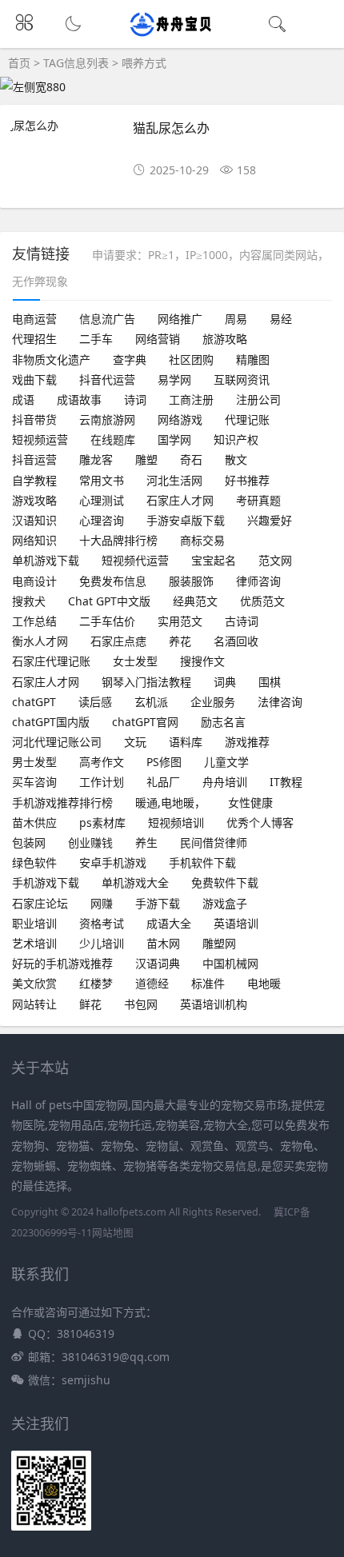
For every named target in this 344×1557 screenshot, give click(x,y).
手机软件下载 (202, 862)
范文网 (275, 560)
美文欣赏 (34, 983)
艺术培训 (34, 943)
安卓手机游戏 (112, 862)
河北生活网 (174, 480)
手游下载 (157, 903)
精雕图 (253, 359)
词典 (225, 681)
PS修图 (164, 761)
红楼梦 (96, 983)
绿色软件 (34, 862)
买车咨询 (34, 781)
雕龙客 (96, 459)
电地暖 (264, 983)
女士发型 (135, 661)
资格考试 (101, 923)
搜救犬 (29, 601)
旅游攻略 (224, 338)
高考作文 (101, 761)
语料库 (185, 741)
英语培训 (236, 923)
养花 (180, 641)
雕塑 (146, 459)
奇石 (191, 459)
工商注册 (191, 399)
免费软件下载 (224, 882)
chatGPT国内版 (51, 721)
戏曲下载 (34, 379)
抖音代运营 (107, 379)
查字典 (129, 359)
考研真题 (258, 500)
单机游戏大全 (135, 882)
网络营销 (157, 338)
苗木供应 (34, 822)
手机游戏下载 (45, 882)
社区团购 (191, 359)
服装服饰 (191, 581)
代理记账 (247, 419)
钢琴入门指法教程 (146, 681)
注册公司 (258, 399)
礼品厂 (163, 781)
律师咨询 (258, 581)
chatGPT (34, 701)
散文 (236, 459)
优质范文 (262, 601)
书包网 (141, 1004)
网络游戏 (180, 419)
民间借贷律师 (213, 842)
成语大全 (168, 923)
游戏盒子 (224, 903)
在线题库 (112, 439)
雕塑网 (219, 943)
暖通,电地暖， (170, 802)
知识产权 (236, 439)
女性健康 (250, 802)
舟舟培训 (224, 781)
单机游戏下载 (45, 560)
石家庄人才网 (180, 500)
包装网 (29, 842)
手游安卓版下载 (185, 520)
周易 (236, 318)
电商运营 (34, 318)
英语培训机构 (213, 1004)
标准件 (208, 983)
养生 (146, 842)
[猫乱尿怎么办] (65, 125)
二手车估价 (107, 621)
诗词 (135, 399)
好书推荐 (247, 480)
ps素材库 (102, 822)
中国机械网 (230, 963)
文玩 (135, 741)
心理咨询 (101, 520)
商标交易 (202, 540)
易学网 (174, 379)
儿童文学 (226, 761)
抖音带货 (34, 419)
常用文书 (101, 480)
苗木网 (163, 943)
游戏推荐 (247, 741)
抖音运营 (34, 459)
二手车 (96, 338)
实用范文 (180, 621)
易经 (281, 318)
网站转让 (34, 1004)
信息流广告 (107, 318)
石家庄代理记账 (51, 661)
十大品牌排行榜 (118, 540)
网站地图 (113, 1233)
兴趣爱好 (269, 520)
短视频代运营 (135, 560)
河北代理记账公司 (57, 741)
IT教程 (286, 781)
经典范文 (195, 601)
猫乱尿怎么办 (171, 127)
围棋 (269, 681)
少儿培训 (101, 943)
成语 (23, 399)
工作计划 (101, 781)
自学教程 (34, 480)
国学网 (174, 439)
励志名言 (223, 721)
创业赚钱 (90, 842)
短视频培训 (176, 822)
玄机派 (151, 701)
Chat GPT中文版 (109, 601)
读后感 (95, 701)
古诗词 (241, 621)
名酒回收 (236, 641)
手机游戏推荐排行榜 (62, 802)
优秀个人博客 (260, 822)
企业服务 (212, 701)
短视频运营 (40, 439)
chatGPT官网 (145, 721)
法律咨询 (280, 701)
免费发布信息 (112, 581)
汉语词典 (157, 963)
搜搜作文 (202, 661)
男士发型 (34, 761)
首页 (19, 62)
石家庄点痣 (118, 641)
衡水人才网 (40, 641)
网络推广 (180, 318)
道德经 (152, 983)
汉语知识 (34, 520)
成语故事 (79, 399)
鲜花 (90, 1004)
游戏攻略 (34, 500)
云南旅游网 (107, 419)
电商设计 (34, 581)
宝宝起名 (213, 560)
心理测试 (101, 500)
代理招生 (34, 338)
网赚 (101, 903)
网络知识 (34, 540)
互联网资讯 (242, 379)
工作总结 (34, 621)
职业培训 (34, 923)
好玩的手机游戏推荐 (62, 963)
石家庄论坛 (40, 903)
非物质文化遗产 (51, 359)
